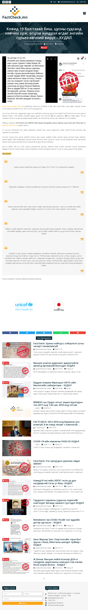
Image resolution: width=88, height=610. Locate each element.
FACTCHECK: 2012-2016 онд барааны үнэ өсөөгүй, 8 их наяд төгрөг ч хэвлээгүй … (56, 423)
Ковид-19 (60, 44)
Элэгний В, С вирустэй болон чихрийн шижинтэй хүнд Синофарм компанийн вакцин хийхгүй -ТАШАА (56, 581)
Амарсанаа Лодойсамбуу (12, 106)
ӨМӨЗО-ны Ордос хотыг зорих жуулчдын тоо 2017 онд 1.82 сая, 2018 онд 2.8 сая (58, 404)
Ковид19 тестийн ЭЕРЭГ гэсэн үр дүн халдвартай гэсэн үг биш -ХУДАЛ (54, 482)
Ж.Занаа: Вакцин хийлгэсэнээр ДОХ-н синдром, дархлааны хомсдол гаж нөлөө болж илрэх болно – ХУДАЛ (57, 562)
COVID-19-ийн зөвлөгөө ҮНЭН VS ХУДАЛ (56, 441)
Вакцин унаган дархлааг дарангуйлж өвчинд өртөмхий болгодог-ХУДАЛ (55, 364)
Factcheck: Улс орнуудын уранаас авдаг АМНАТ (56, 462)
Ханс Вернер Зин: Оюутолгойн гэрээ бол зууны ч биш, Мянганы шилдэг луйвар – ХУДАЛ (57, 542)
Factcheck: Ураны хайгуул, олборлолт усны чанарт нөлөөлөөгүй (58, 345)
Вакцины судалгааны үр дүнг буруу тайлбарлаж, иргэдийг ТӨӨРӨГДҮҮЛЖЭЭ (57, 600)
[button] (84, 13)
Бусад (68, 388)
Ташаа (6, 579)
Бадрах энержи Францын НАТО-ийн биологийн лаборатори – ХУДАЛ (54, 384)
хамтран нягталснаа (10, 125)
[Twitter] (6, 2)
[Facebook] (3, 2)
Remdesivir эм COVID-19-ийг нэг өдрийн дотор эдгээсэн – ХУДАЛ (56, 521)
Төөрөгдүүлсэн (9, 599)
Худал (45, 48)
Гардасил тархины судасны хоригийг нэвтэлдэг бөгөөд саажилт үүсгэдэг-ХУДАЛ (58, 501)
